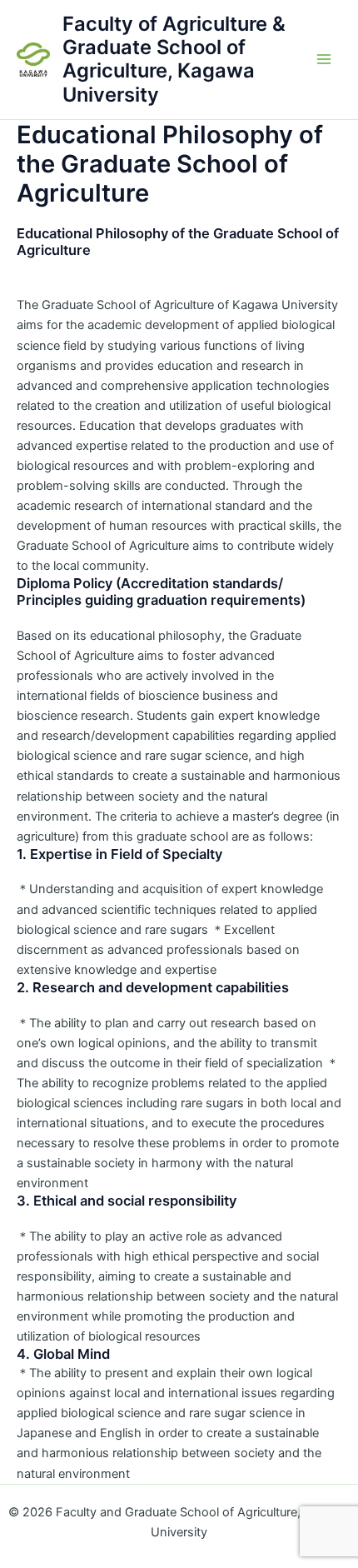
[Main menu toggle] (323, 59)
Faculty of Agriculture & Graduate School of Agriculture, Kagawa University (174, 59)
